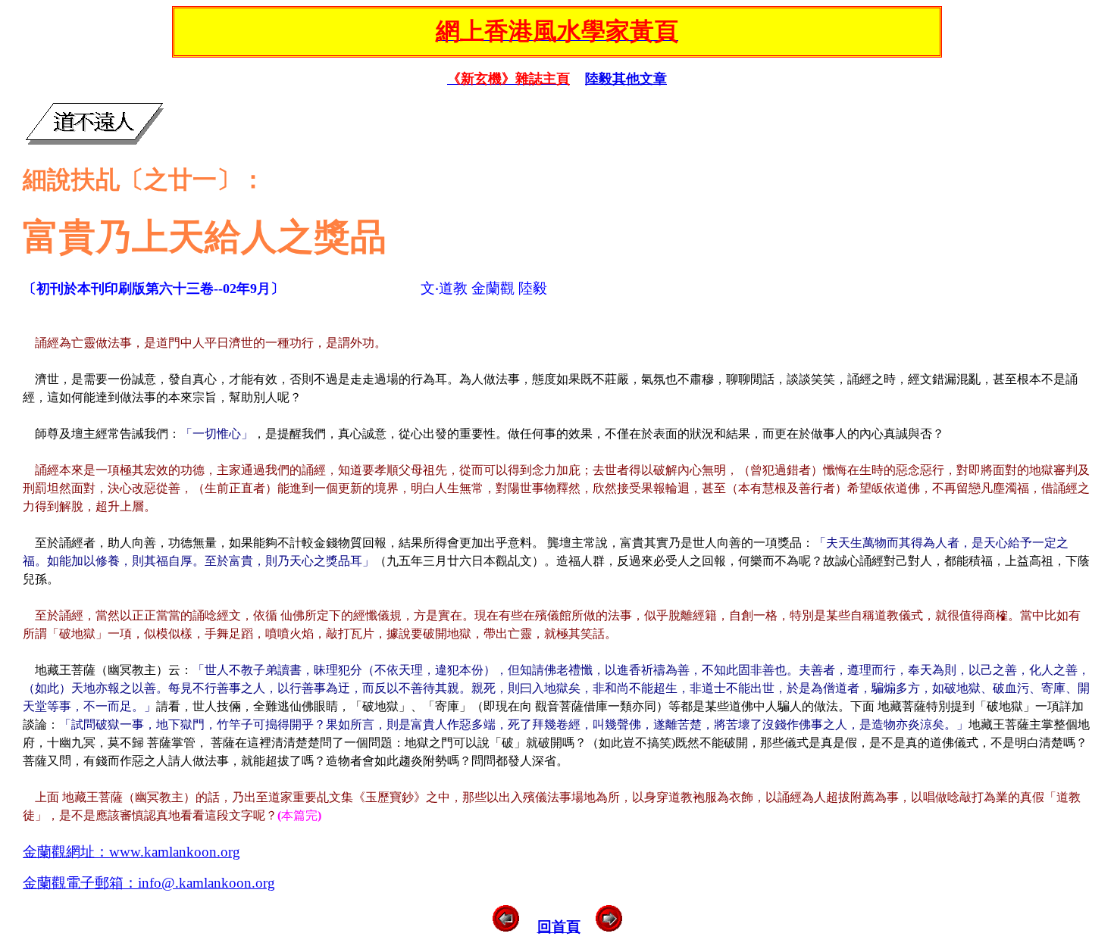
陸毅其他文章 (626, 78)
